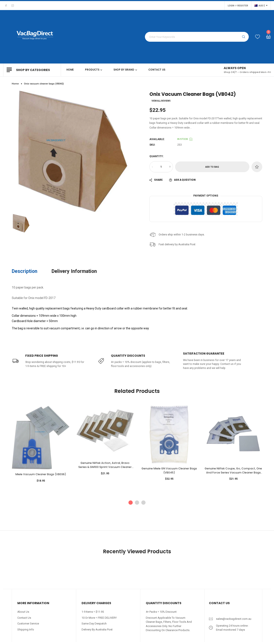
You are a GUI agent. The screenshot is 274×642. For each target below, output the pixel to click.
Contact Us (24, 617)
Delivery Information (74, 271)
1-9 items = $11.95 (93, 611)
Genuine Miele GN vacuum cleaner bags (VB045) (169, 470)
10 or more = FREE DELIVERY (99, 617)
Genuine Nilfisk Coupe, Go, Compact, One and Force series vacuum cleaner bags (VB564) (233, 471)
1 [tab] (130, 502)
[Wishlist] (257, 37)
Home (15, 83)
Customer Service (28, 623)
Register (242, 5)
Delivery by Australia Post (97, 629)
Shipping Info (25, 629)
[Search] (243, 37)
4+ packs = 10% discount (161, 611)
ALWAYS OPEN (235, 68)
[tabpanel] (41, 446)
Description (24, 271)
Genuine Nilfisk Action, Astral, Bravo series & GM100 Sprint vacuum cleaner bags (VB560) (105, 465)
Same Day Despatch (94, 623)
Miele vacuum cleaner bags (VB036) (40, 474)
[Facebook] (6, 5)
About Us (23, 611)
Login (231, 5)
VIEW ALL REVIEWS (161, 101)
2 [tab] (137, 502)
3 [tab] (143, 502)
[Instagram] (12, 5)
